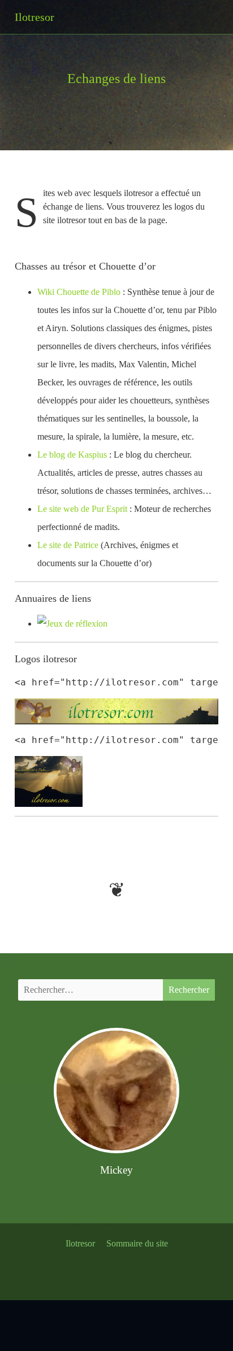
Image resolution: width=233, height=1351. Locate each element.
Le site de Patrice (67, 545)
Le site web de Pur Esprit (82, 509)
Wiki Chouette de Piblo (78, 292)
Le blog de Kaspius (72, 454)
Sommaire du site (137, 1243)
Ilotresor (80, 1243)
